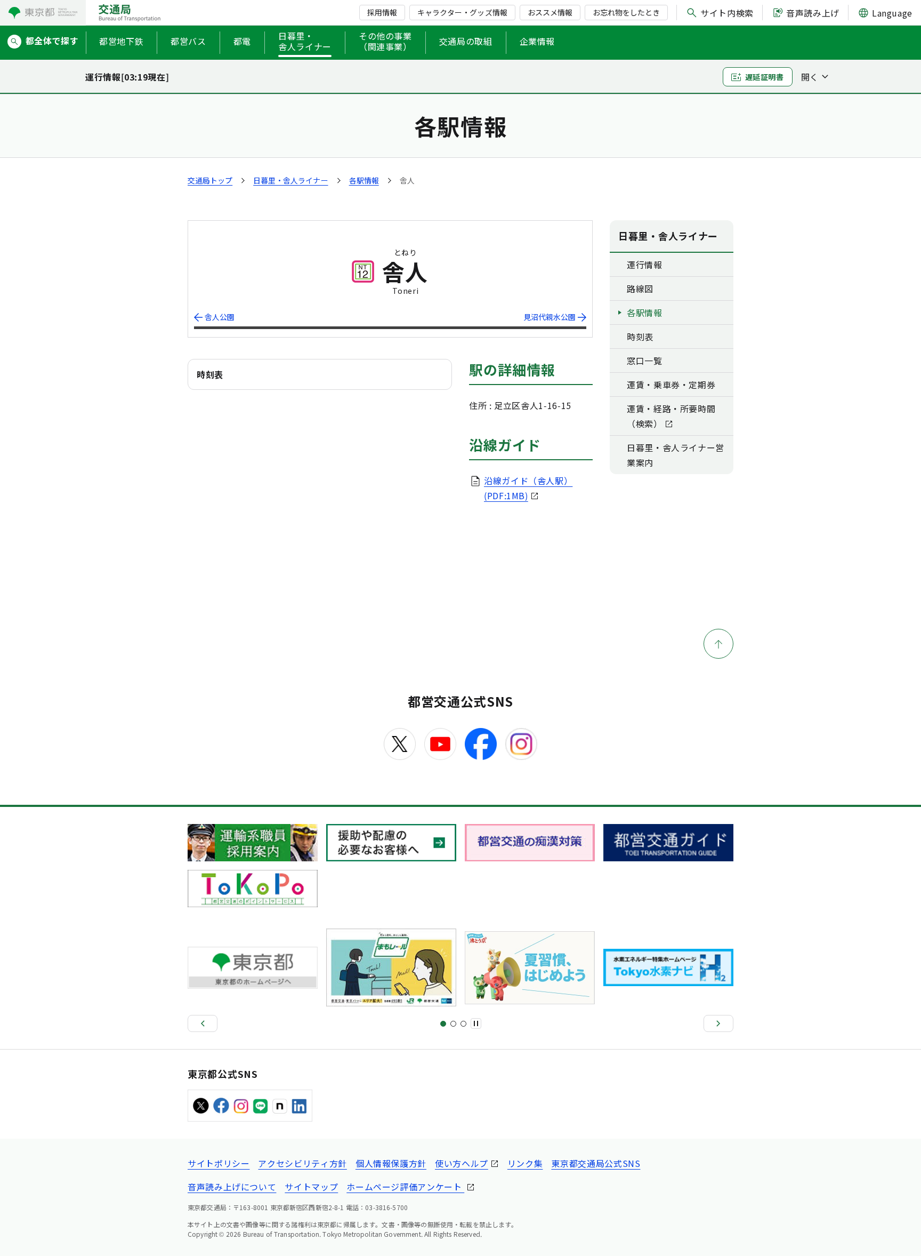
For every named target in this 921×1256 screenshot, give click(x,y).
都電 (242, 41)
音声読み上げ (812, 12)
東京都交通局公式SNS (595, 1163)
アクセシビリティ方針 (302, 1163)
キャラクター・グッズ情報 (462, 12)
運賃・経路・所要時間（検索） (671, 416)
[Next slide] (718, 1023)
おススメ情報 (550, 12)
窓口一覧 (645, 360)
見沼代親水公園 (549, 316)
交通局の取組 (465, 41)
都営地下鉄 (121, 41)
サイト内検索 (727, 12)
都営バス (188, 41)
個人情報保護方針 (391, 1163)
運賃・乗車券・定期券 (671, 384)
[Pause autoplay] (476, 1023)
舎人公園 (220, 316)
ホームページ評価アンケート (405, 1186)
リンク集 (525, 1163)
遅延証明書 (764, 76)
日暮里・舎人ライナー (305, 41)
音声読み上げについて (232, 1186)
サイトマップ (311, 1186)
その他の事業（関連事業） (385, 41)
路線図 (640, 288)
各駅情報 (364, 180)
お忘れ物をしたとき (626, 12)
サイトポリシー (218, 1163)
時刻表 (640, 336)
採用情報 (382, 12)
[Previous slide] (202, 1023)
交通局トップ (210, 180)
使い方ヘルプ (461, 1163)
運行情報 (645, 264)
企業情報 (537, 41)
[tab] (443, 1024)
